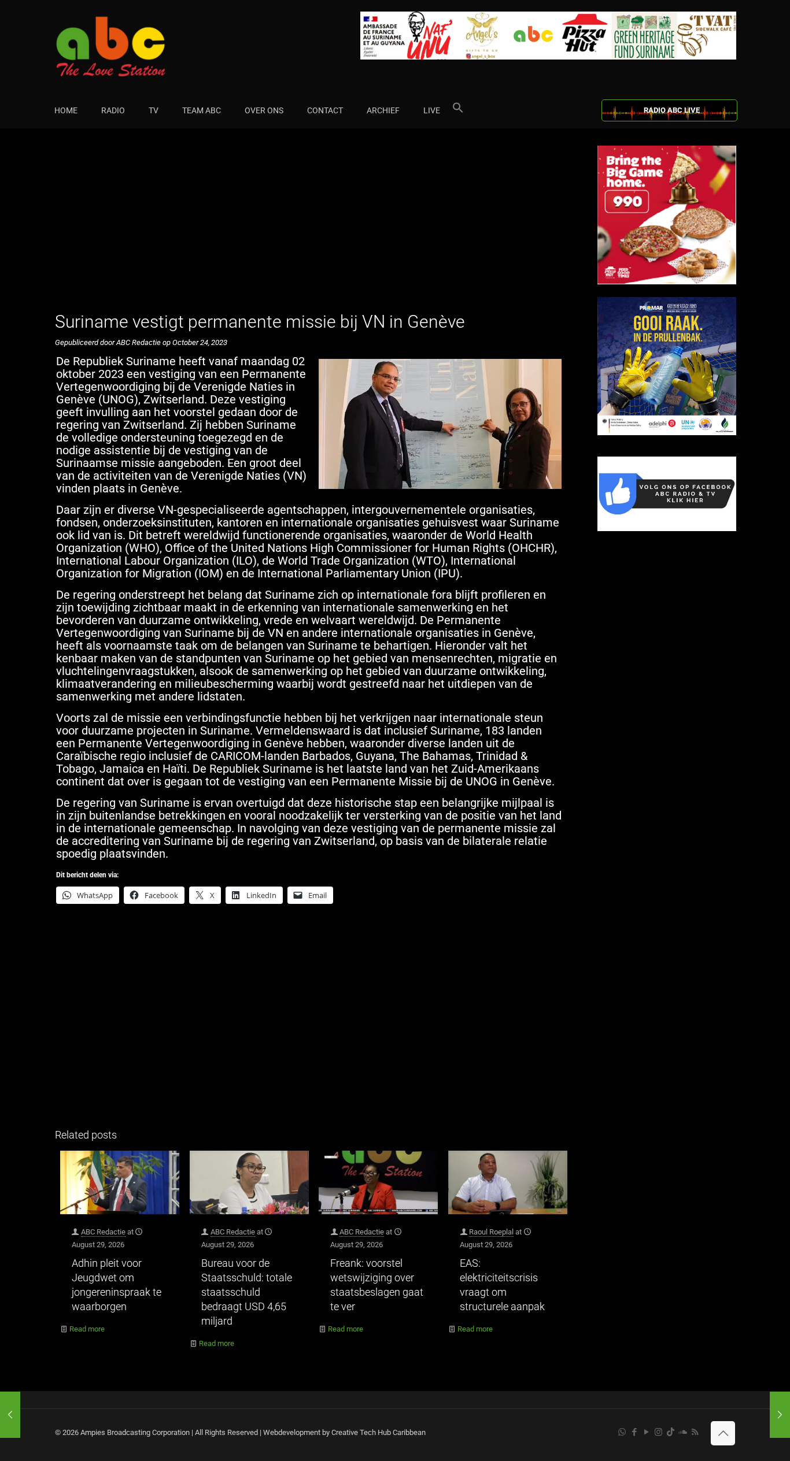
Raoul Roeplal (491, 1232)
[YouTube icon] (646, 1432)
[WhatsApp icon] (622, 1432)
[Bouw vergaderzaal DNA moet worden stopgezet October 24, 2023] (10, 1415)
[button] (458, 110)
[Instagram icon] (658, 1432)
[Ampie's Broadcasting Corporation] (133, 46)
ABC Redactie (103, 1232)
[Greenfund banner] (666, 432)
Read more (87, 1329)
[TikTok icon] (670, 1432)
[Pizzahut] (666, 281)
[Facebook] (666, 528)
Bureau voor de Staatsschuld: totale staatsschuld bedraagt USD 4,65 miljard (246, 1292)
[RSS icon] (695, 1432)
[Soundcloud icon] (682, 1432)
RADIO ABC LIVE (672, 110)
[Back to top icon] (723, 1433)
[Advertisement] (314, 226)
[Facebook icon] (634, 1432)
